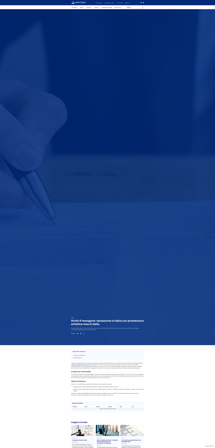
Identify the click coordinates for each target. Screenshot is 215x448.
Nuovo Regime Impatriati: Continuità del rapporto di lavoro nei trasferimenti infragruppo (107, 441)
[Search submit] (142, 7)
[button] (128, 3)
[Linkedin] (141, 2)
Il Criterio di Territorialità (79, 355)
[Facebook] (143, 2)
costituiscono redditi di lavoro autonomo (80, 364)
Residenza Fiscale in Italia (79, 440)
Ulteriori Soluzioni (78, 357)
